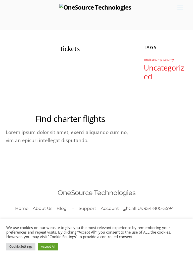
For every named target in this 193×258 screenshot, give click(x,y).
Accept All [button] (48, 246)
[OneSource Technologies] (95, 7)
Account (110, 208)
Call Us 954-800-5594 (150, 208)
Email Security (153, 59)
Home (21, 208)
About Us (42, 208)
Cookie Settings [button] (20, 246)
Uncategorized (164, 72)
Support (87, 208)
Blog (62, 208)
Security (168, 59)
